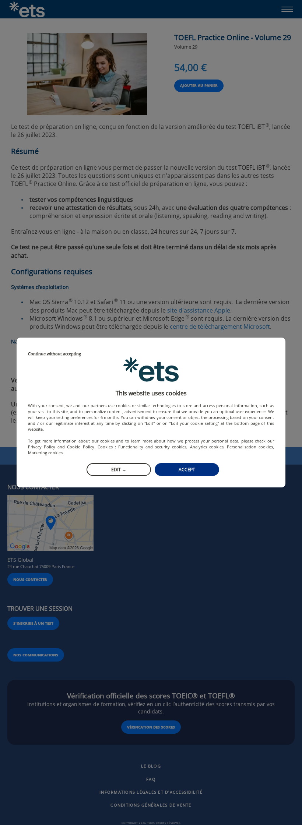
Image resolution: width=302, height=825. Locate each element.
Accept (187, 469)
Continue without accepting (54, 354)
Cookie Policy (80, 446)
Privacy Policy (41, 446)
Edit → (118, 469)
